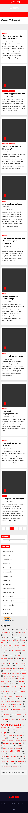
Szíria (20, 743)
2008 (24, 632)
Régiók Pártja (11, 735)
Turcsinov (11, 748)
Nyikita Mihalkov (16, 709)
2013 (19, 635)
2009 (5, 635)
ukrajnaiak (3, 754)
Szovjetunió (6, 597)
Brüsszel (10, 645)
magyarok (6, 699)
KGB (8, 681)
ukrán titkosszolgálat (11, 756)
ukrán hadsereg (19, 754)
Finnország (3, 660)
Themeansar (15, 805)
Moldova (5, 584)
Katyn (18, 676)
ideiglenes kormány (20, 666)
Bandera (23, 640)
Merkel (2, 704)
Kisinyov (14, 683)
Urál (20, 756)
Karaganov (11, 676)
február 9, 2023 (8, 448)
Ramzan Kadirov (19, 732)
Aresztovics (16, 637)
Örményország (7, 588)
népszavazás (6, 714)
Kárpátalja (17, 689)
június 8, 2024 (8, 301)
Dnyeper (16, 648)
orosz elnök (13, 719)
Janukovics (6, 671)
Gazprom (18, 660)
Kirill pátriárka (6, 683)
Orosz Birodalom (4, 719)
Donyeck (6, 650)
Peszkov (11, 727)
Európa (16, 658)
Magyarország (13, 699)
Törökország (18, 748)
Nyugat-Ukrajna (7, 711)
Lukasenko (19, 696)
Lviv (25, 696)
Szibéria (11, 740)
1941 (19, 630)
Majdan (22, 699)
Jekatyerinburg (15, 671)
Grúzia (5, 564)
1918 (15, 630)
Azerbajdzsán (7, 551)
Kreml (2, 686)
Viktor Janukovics (13, 759)
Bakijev (12, 640)
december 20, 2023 (9, 416)
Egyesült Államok (10, 655)
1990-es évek (4, 632)
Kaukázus (23, 676)
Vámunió (13, 761)
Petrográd (18, 727)
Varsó (5, 759)
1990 (24, 630)
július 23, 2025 (8, 41)
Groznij (10, 663)
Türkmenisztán (7, 605)
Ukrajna (5, 33)
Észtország (6, 559)
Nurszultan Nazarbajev (5, 709)
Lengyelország (21, 691)
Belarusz (5, 555)
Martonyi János (10, 701)
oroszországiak (4, 727)
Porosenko (3, 730)
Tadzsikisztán (7, 601)
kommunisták (20, 683)
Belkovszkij (10, 642)
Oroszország (6, 90)
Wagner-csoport (21, 761)
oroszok (3, 722)
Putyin (4, 732)
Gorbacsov (3, 663)
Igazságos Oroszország (6, 668)
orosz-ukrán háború (17, 717)
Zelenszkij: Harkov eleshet (13, 356)
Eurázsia (14, 7)
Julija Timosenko (15, 673)
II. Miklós (15, 668)
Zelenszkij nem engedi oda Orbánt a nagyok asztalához (13, 240)
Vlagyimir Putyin (4, 761)
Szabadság (3, 738)
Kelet (18, 678)
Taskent (11, 745)
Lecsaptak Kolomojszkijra (13, 499)
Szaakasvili (19, 735)
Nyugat (24, 709)
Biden (17, 642)
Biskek (21, 642)
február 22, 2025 (9, 96)
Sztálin (14, 743)
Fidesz (23, 658)
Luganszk (11, 696)
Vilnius (22, 759)
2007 (19, 632)
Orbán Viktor (6, 717)
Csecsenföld (16, 645)
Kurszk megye (10, 689)
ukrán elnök (10, 754)
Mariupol (3, 701)
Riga (26, 732)
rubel (4, 735)
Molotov (21, 704)
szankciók (10, 738)
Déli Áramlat (15, 653)
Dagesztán (24, 645)
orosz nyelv (21, 719)
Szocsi (24, 740)
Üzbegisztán (6, 613)
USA (25, 756)
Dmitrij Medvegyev (7, 648)
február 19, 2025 (9, 209)
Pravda (10, 730)
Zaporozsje (3, 764)
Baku (17, 640)
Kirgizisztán (6, 572)
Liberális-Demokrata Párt (21, 694)
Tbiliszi (17, 745)
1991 (10, 632)
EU (11, 658)
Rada (12, 732)
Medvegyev (19, 701)
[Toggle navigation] (15, 14)
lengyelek (14, 691)
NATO (13, 706)
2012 (14, 635)
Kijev (13, 681)
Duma (12, 650)
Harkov (4, 666)
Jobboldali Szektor (5, 673)
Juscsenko (23, 673)
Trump (4, 748)
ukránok (3, 756)
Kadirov (4, 676)
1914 (2, 630)
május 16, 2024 (8, 359)
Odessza (19, 714)
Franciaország (11, 660)
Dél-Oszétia (8, 653)
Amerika (10, 637)
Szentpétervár (18, 738)
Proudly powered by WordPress (9, 803)
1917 (10, 630)
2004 (15, 632)
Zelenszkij (10, 764)
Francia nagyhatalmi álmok (13, 94)
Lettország (6, 576)
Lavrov (7, 691)
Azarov (23, 637)
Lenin (5, 694)
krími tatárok (15, 686)
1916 (6, 630)
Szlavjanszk (17, 740)
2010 (10, 635)
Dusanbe (18, 650)
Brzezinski (3, 645)
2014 (24, 635)
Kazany (13, 678)
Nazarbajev (20, 706)
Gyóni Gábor (23, 663)
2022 (5, 637)
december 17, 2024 (9, 246)
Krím (8, 686)
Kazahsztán (6, 568)
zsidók (17, 764)
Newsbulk (24, 803)
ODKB (25, 714)
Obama (13, 714)
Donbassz (22, 648)
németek (15, 711)
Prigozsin (17, 730)
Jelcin (22, 671)
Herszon (11, 666)
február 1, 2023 (8, 501)
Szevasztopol (4, 740)
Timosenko (23, 745)
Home (14, 809)
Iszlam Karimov (22, 668)
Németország (23, 711)
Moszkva (4, 707)
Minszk (7, 704)
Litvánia (5, 580)
